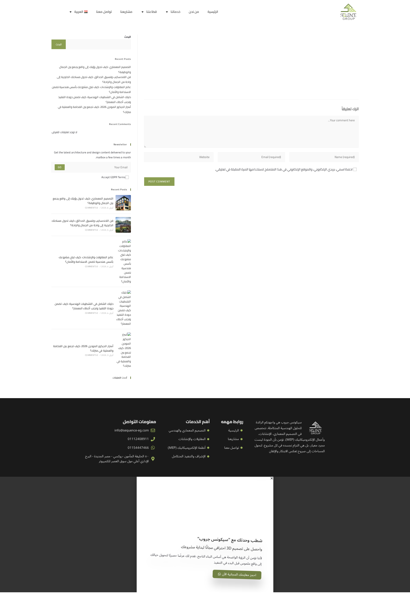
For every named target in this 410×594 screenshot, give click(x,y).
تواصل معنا (104, 12)
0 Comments (91, 208)
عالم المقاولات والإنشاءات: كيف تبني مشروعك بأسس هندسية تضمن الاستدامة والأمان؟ (91, 89)
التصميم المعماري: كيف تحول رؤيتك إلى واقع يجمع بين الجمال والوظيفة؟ (95, 69)
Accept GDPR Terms (113, 177)
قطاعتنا (151, 12)
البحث (127, 36)
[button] (205, 478)
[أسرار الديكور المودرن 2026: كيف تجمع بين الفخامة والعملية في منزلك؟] (123, 350)
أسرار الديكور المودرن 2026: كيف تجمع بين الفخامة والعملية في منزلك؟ (94, 109)
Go (60, 167)
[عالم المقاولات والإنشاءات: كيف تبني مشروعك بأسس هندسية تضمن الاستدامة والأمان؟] (123, 261)
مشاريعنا (126, 12)
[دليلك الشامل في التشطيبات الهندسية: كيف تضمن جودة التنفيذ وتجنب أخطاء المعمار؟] (123, 308)
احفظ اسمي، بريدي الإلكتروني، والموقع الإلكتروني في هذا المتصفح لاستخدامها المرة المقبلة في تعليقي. (284, 169)
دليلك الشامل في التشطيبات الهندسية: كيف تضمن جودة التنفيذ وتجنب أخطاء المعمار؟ (94, 99)
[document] (205, 534)
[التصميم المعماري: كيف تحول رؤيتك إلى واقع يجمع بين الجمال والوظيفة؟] (123, 203)
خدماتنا (175, 12)
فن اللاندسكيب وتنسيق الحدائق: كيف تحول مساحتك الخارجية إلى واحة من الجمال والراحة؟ (94, 79)
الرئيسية (213, 12)
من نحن (194, 12)
